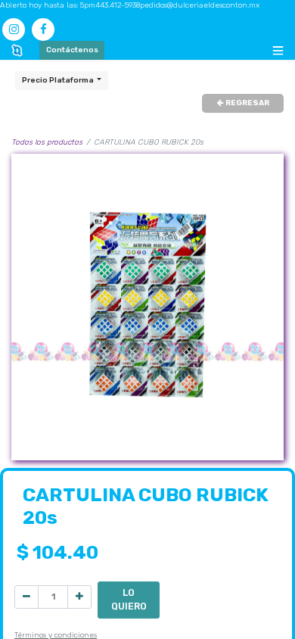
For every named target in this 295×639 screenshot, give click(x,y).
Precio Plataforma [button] (58, 80)
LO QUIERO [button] (129, 600)
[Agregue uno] (79, 597)
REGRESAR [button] (246, 103)
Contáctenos (72, 50)
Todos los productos (46, 142)
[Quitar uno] (26, 597)
